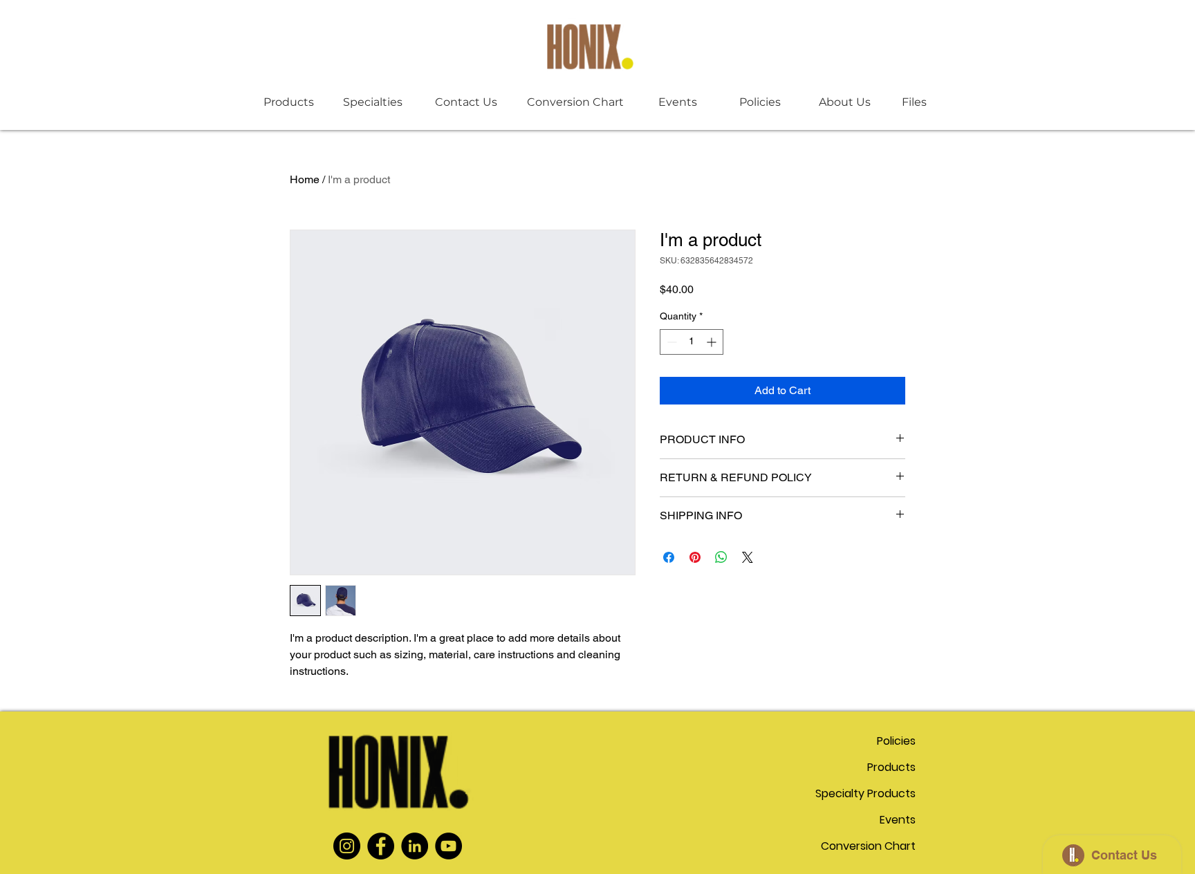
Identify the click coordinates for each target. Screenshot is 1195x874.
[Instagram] (346, 846)
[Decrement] (670, 342)
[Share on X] (747, 557)
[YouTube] (448, 846)
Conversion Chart (868, 846)
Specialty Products (867, 793)
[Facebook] (380, 846)
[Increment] (712, 342)
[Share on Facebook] (668, 557)
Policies (896, 741)
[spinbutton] (691, 342)
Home (304, 179)
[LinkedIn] (414, 846)
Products (891, 767)
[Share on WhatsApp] (721, 557)
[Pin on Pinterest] (695, 557)
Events (898, 820)
